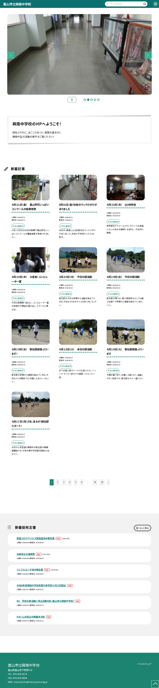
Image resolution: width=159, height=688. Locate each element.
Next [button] (148, 55)
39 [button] (102, 482)
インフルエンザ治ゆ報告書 (30, 569)
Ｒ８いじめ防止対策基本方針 (31, 616)
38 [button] (95, 482)
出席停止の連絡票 (26, 554)
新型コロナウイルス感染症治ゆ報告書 (36, 538)
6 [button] (81, 482)
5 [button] (98, 100)
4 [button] (95, 100)
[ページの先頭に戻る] (155, 684)
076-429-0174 (20, 674)
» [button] (108, 482)
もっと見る (144, 528)
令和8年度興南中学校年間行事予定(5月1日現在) (42, 585)
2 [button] (88, 100)
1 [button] (85, 100)
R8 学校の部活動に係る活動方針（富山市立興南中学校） (46, 600)
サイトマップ (145, 664)
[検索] (144, 4)
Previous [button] (10, 55)
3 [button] (91, 100)
